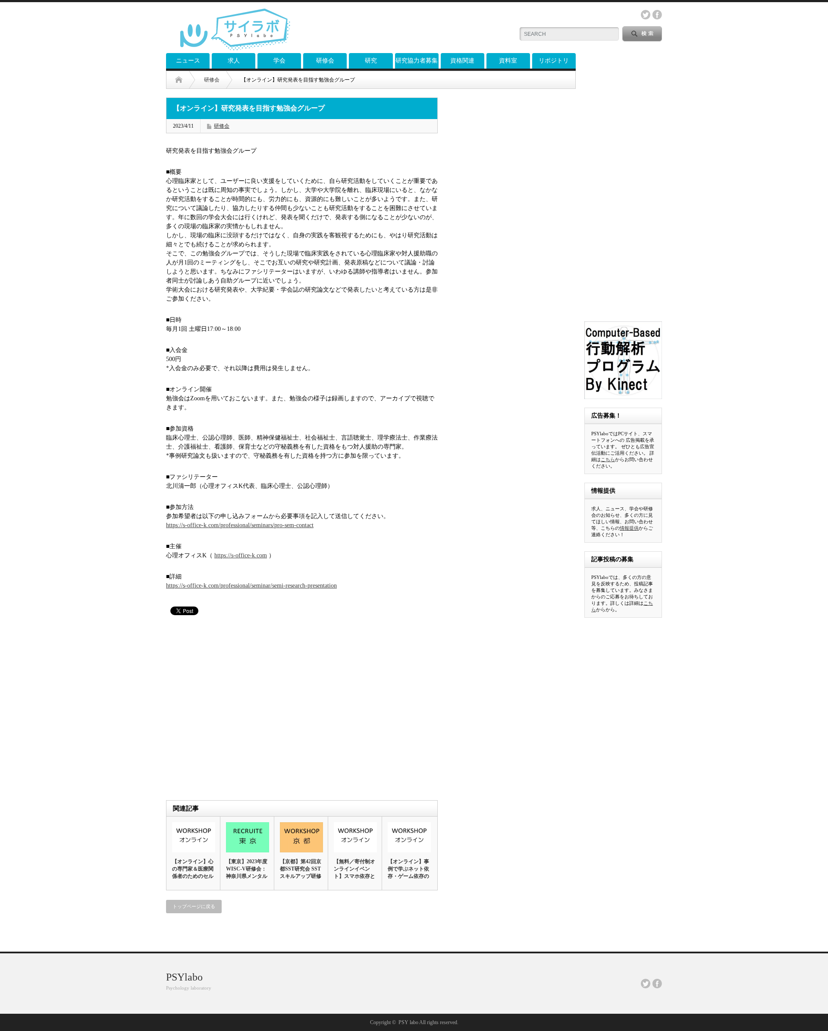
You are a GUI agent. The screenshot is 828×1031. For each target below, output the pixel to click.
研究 (371, 60)
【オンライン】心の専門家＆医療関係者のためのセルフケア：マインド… (192, 876)
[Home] (185, 79)
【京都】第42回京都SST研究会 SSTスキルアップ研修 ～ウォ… (300, 872)
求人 (234, 60)
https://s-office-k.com (240, 555)
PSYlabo (184, 977)
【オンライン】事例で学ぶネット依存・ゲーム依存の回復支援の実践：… (408, 876)
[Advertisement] (406, 28)
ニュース (188, 60)
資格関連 (462, 60)
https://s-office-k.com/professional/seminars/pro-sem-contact (240, 525)
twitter (645, 14)
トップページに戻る (193, 906)
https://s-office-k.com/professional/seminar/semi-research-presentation (251, 585)
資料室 (508, 60)
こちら (608, 459)
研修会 (325, 60)
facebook (657, 14)
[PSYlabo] (235, 47)
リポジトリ (554, 60)
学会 (279, 60)
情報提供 (629, 528)
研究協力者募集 (416, 60)
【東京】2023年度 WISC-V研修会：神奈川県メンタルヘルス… (246, 872)
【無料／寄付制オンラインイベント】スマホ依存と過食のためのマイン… (354, 876)
